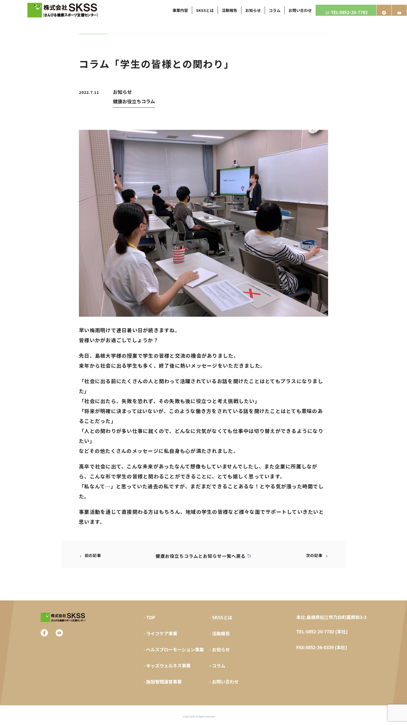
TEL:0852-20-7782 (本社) (322, 631)
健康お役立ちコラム (134, 101)
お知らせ (122, 91)
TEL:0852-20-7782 (349, 12)
